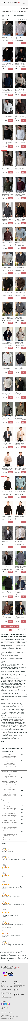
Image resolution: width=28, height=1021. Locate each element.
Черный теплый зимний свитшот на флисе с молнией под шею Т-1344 (7, 319)
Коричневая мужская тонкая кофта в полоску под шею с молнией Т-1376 (7, 169)
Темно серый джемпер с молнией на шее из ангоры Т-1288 (20, 469)
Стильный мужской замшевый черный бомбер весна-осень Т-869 (9, 824)
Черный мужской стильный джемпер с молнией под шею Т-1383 (20, 65)
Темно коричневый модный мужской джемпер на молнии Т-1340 (20, 294)
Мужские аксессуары (19, 985)
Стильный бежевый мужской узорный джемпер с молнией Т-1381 (20, 91)
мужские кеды (6, 726)
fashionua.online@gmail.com (8, 1012)
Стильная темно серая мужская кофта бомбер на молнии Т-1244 (19, 593)
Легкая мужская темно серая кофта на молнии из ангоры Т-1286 (7, 444)
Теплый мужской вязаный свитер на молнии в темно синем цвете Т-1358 (20, 270)
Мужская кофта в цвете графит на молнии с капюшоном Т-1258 (7, 543)
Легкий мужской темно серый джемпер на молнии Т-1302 (7, 419)
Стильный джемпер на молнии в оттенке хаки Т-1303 (20, 418)
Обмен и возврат (5, 992)
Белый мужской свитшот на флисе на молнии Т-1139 (9, 812)
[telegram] (5, 1004)
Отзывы (16, 990)
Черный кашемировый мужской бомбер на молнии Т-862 (9, 816)
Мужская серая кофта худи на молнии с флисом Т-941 (9, 831)
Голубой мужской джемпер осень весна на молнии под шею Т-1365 (19, 245)
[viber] (2, 1004)
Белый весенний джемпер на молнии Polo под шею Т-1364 (7, 269)
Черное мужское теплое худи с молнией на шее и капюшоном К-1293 (20, 394)
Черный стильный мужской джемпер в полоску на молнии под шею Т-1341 (7, 294)
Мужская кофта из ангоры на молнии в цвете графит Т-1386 (7, 39)
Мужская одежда (19, 7)
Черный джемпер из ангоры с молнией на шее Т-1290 (7, 494)
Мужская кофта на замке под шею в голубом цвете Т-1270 (20, 494)
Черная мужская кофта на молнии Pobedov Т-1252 (6, 592)
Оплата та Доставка (6, 989)
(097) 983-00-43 (4, 1008)
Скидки (16, 989)
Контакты (3, 990)
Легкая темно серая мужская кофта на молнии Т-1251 (20, 567)
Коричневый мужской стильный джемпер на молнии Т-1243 (7, 618)
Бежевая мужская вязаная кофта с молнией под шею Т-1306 (7, 394)
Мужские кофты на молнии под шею (10, 744)
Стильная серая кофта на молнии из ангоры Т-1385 (20, 39)
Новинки (16, 988)
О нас (2, 985)
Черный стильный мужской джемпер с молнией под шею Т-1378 (7, 143)
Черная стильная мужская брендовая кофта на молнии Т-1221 (9, 839)
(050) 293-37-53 (4, 1007)
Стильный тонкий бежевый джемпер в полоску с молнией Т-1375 (20, 169)
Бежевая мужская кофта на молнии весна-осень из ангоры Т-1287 (19, 444)
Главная (3, 983)
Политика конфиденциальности (6, 997)
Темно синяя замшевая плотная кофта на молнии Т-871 (9, 835)
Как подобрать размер (6, 986)
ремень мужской (5, 732)
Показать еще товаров (10, 626)
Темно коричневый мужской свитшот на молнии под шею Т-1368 (7, 245)
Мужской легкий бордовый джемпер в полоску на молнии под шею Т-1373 (20, 195)
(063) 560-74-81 (4, 1010)
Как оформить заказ (6, 988)
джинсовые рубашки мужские (15, 737)
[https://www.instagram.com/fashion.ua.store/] (8, 1004)
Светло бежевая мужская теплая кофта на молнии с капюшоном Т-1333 (20, 344)
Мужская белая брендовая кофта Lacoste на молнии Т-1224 (9, 819)
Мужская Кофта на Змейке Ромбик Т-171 (9, 805)
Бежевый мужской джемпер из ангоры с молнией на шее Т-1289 (7, 469)
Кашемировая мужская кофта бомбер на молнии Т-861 (9, 809)
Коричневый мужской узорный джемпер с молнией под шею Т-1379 (20, 117)
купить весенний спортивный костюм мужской (12, 719)
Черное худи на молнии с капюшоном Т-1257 (7, 567)
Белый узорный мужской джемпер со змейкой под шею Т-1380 (7, 117)
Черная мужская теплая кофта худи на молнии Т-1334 (7, 343)
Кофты (26, 7)
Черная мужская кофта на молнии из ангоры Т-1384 (7, 64)
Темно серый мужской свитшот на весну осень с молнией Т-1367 (7, 220)
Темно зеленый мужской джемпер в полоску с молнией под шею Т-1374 (7, 195)
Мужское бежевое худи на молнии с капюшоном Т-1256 (20, 543)
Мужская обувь (18, 986)
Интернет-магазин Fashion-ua (8, 7)
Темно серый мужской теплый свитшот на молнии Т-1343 (20, 319)
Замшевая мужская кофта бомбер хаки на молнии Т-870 (9, 828)
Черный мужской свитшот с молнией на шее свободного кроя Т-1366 (20, 220)
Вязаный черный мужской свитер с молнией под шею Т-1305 (20, 369)
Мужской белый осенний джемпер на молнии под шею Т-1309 (7, 369)
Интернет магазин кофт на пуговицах (11, 708)
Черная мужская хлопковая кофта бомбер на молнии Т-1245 (20, 618)
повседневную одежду (7, 680)
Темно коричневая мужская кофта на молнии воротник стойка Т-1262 (7, 519)
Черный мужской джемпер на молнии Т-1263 (20, 518)
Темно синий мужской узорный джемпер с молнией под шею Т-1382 (7, 91)
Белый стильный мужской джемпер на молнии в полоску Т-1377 (20, 143)
